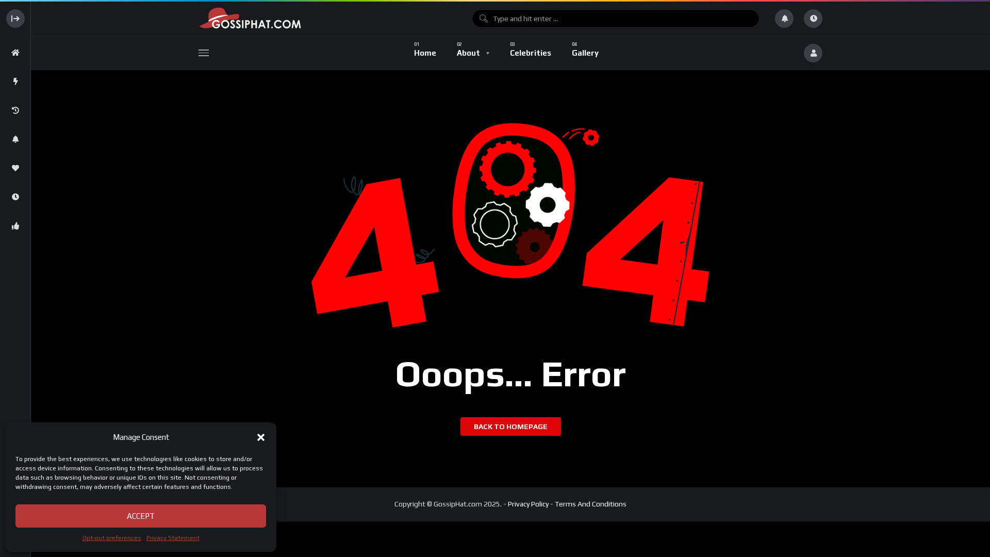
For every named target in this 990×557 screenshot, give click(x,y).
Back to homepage (511, 426)
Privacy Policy (528, 504)
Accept (141, 516)
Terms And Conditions (590, 504)
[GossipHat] (327, 18)
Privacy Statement (173, 538)
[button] (261, 437)
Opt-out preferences (111, 538)
